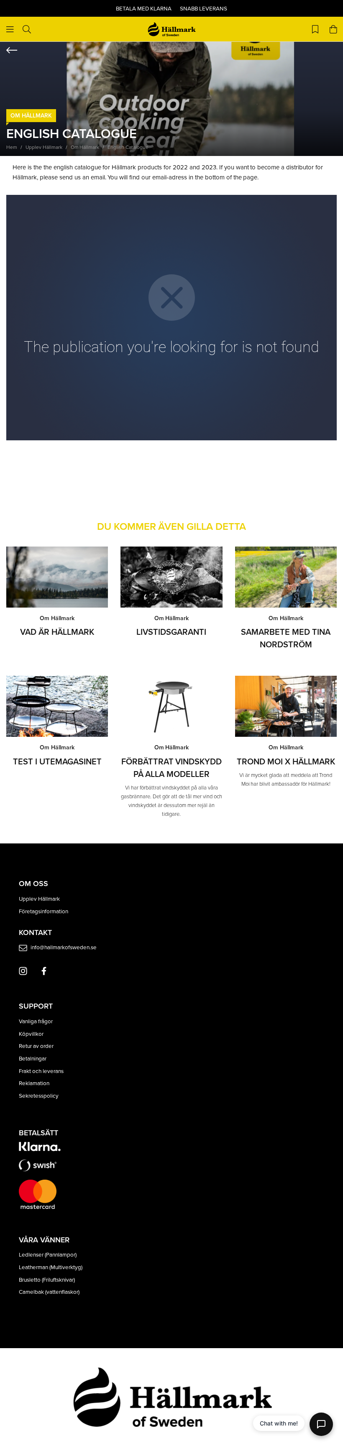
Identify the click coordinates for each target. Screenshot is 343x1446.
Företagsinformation (43, 911)
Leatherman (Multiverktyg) (50, 1267)
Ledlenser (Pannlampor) (48, 1254)
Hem (11, 147)
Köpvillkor (31, 1033)
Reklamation (34, 1083)
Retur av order (36, 1046)
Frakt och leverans (41, 1071)
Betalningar (32, 1058)
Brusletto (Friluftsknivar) (47, 1279)
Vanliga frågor (36, 1021)
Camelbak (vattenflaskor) (49, 1291)
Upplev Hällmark (44, 147)
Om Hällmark (31, 115)
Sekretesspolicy (39, 1095)
